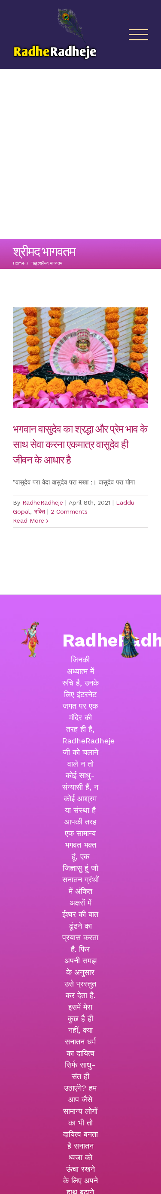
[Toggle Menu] (138, 34)
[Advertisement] (80, 154)
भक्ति (39, 511)
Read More (28, 520)
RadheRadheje (42, 502)
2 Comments (69, 511)
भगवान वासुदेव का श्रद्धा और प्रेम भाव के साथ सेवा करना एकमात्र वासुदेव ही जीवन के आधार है (80, 443)
